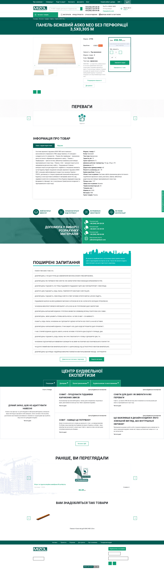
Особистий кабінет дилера (118, 558)
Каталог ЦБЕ (82, 443)
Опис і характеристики (44, 145)
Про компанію (92, 542)
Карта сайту (39, 558)
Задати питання (96, 359)
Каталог (54, 542)
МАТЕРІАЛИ (67, 14)
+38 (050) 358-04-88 (92, 10)
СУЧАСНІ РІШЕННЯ (91, 14)
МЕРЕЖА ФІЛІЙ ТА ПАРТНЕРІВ (111, 14)
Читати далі (27, 420)
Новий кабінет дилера (108, 2)
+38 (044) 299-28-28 (92, 7)
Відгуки (60, 145)
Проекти (63, 542)
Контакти (71, 2)
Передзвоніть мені (108, 11)
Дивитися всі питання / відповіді (73, 359)
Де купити (80, 2)
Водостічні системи (39, 568)
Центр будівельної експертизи (97, 389)
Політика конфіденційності (66, 561)
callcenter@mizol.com (98, 240)
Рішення (72, 542)
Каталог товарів (43, 15)
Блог (87, 2)
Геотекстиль (37, 565)
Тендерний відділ (106, 542)
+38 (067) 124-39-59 (92, 9)
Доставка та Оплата (64, 570)
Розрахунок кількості (94, 80)
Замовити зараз (120, 62)
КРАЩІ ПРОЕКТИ (78, 14)
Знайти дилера (114, 553)
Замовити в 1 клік (120, 67)
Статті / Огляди (47, 389)
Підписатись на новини (117, 549)
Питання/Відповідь (64, 573)
